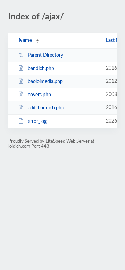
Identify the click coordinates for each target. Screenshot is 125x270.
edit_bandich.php (46, 108)
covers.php (39, 94)
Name (25, 40)
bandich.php (41, 68)
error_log (37, 121)
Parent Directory (45, 55)
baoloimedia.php (45, 81)
